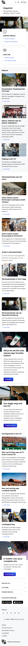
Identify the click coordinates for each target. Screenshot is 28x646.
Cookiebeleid (5, 633)
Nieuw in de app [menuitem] (9, 38)
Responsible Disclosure (8, 630)
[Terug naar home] (3, 2)
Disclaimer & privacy (7, 627)
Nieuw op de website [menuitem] (11, 41)
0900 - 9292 (9, 619)
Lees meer (7, 101)
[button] (23, 2)
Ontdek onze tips (10, 425)
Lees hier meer (9, 574)
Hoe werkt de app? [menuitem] (10, 60)
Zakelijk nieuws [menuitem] (9, 57)
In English (4, 636)
